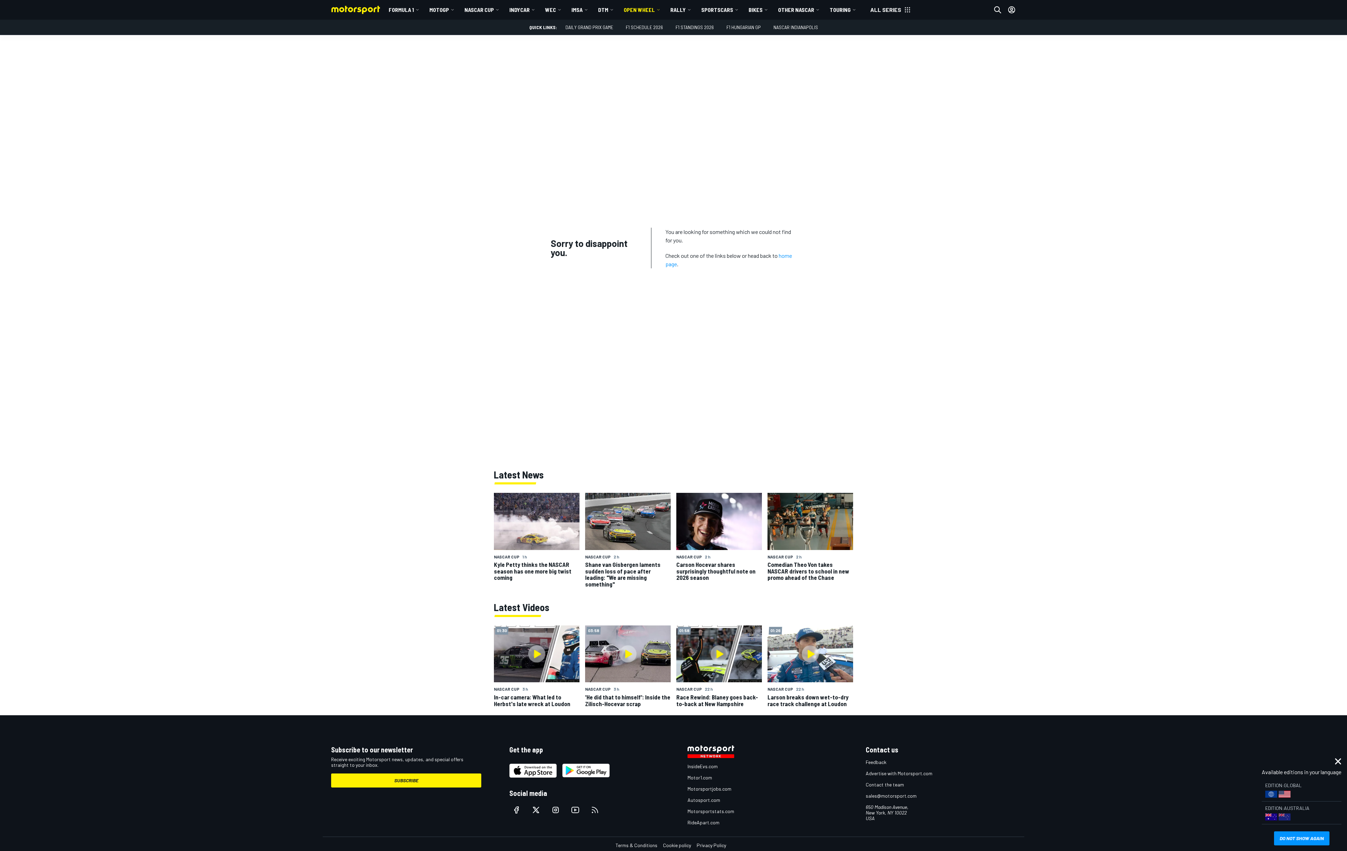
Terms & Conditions (636, 845)
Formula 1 (401, 9)
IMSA (577, 9)
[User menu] (1012, 10)
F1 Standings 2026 (695, 27)
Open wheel (639, 9)
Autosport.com (704, 800)
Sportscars (717, 9)
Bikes (756, 9)
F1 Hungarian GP (743, 27)
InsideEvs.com (703, 766)
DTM (603, 9)
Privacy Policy (711, 845)
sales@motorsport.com (891, 796)
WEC (550, 9)
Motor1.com (700, 777)
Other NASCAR (796, 9)
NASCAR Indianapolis (795, 27)
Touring (840, 9)
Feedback (876, 762)
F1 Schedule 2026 (644, 27)
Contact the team (885, 785)
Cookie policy (677, 845)
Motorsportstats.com (711, 811)
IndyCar (519, 9)
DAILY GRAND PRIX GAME (589, 27)
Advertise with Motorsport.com (899, 773)
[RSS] (595, 810)
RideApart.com (703, 822)
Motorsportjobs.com (709, 789)
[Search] (998, 10)
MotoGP (439, 9)
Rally (678, 9)
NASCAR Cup (479, 9)
